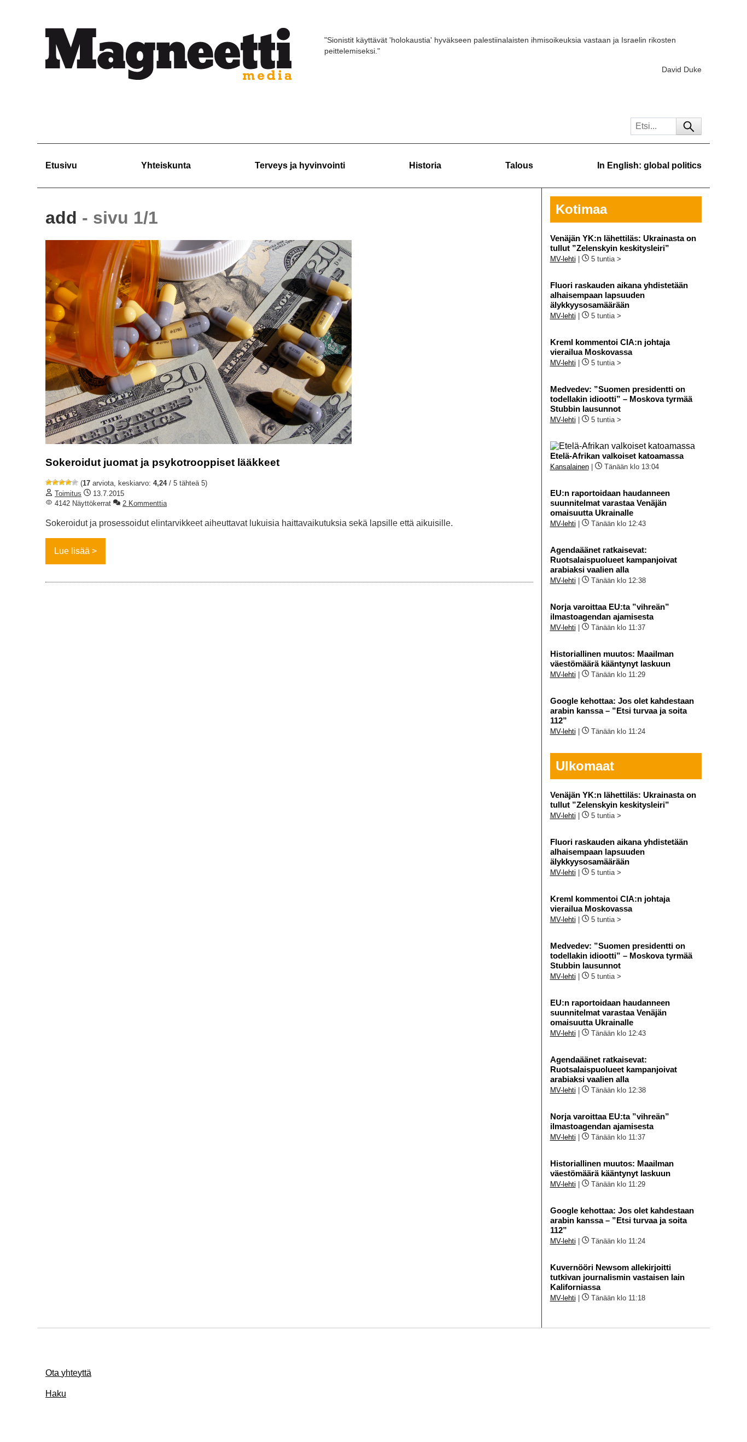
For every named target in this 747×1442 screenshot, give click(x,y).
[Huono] (48, 482)
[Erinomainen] (75, 482)
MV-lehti (563, 259)
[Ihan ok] (62, 482)
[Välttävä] (55, 482)
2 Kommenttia (144, 503)
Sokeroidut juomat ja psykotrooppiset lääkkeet (162, 462)
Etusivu (61, 165)
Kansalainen (569, 467)
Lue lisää (72, 551)
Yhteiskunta (166, 165)
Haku (55, 1393)
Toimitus (68, 493)
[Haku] (689, 126)
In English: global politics (649, 165)
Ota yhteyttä (68, 1372)
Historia (425, 165)
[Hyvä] (68, 482)
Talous (519, 165)
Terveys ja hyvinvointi (300, 165)
